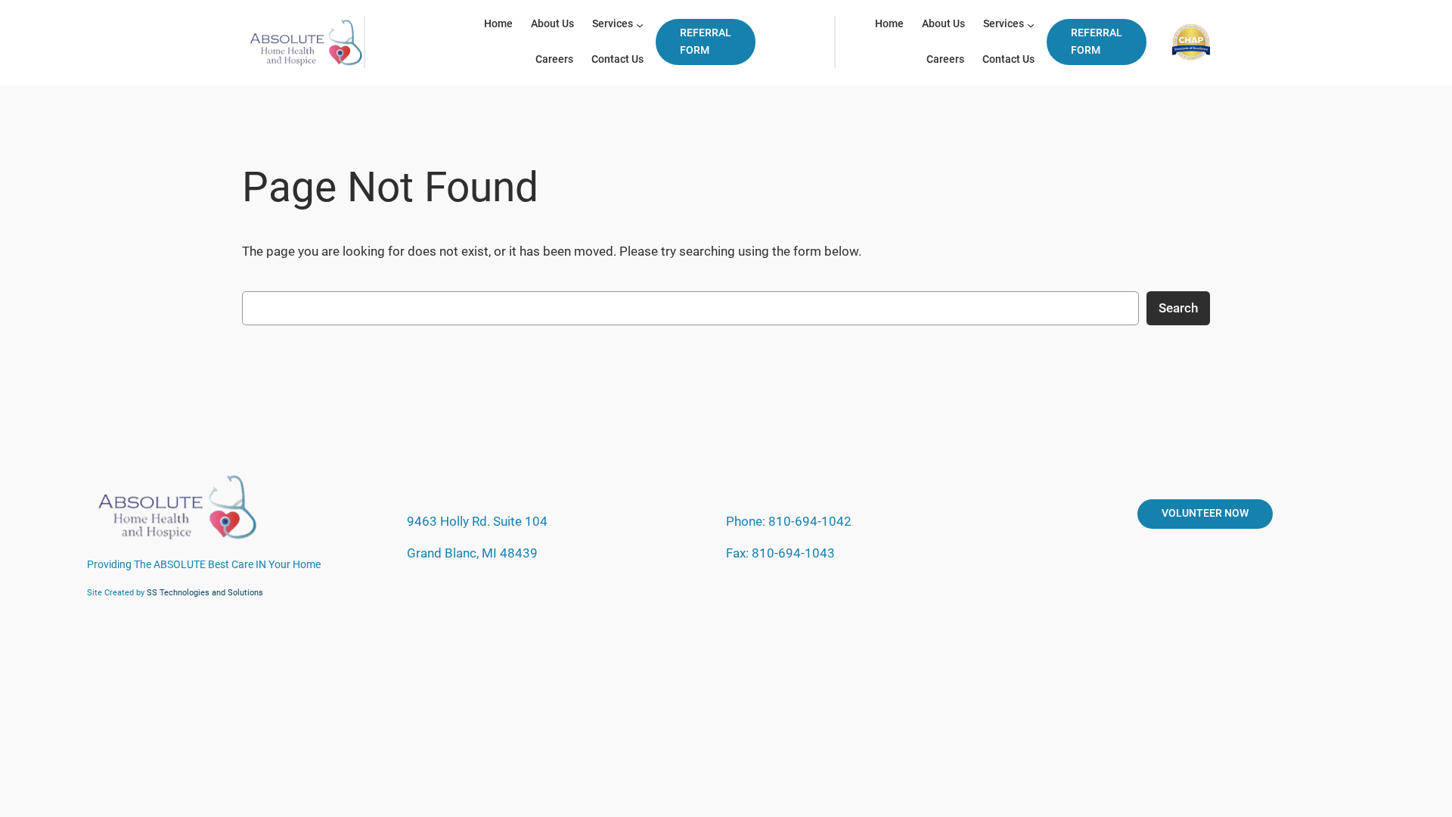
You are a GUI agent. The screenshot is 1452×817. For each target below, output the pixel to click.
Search (1178, 307)
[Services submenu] (640, 25)
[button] (705, 42)
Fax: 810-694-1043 (780, 553)
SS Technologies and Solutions (205, 593)
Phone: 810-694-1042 (789, 521)
